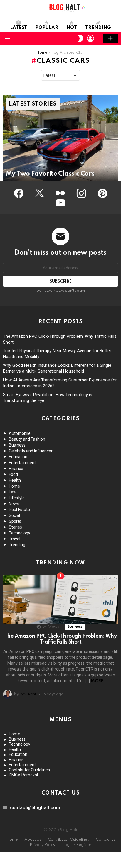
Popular (46, 28)
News (14, 503)
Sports (15, 521)
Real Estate (19, 509)
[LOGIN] (90, 38)
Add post (110, 38)
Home (14, 486)
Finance (16, 468)
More (97, 681)
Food (13, 474)
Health (15, 480)
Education (18, 456)
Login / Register (76, 845)
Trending (98, 28)
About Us (32, 839)
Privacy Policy (42, 845)
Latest (18, 28)
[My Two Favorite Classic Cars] (60, 138)
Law (12, 492)
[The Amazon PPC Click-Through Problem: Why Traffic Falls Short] (60, 599)
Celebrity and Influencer (31, 451)
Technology (19, 533)
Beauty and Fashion (27, 439)
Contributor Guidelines (29, 770)
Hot (71, 28)
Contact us (105, 839)
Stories (15, 527)
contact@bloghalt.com (35, 807)
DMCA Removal (23, 775)
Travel (14, 539)
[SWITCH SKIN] (80, 38)
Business (17, 445)
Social (14, 515)
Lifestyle (17, 497)
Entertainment (22, 462)
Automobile (20, 433)
